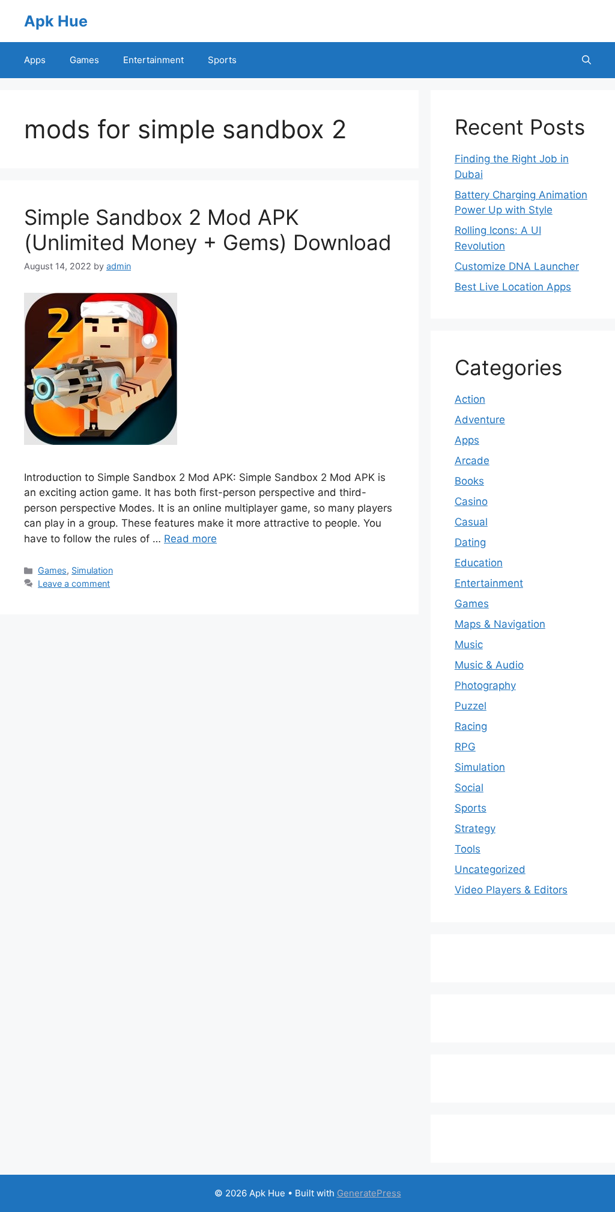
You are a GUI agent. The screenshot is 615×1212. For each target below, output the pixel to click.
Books (469, 481)
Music (469, 644)
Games (84, 60)
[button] (586, 60)
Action (470, 399)
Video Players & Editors (511, 890)
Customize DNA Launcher (517, 266)
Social (469, 788)
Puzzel (470, 706)
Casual (471, 522)
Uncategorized (490, 869)
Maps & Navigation (500, 624)
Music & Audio (489, 665)
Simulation (92, 570)
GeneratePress (369, 1193)
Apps (35, 60)
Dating (470, 542)
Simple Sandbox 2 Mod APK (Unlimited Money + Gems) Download (208, 229)
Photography (485, 685)
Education (479, 563)
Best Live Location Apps (513, 287)
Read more (190, 539)
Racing (471, 726)
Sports (222, 60)
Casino (471, 501)
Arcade (472, 460)
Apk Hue (56, 21)
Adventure (480, 420)
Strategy (475, 828)
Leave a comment (74, 583)
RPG (465, 747)
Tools (467, 849)
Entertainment (153, 60)
